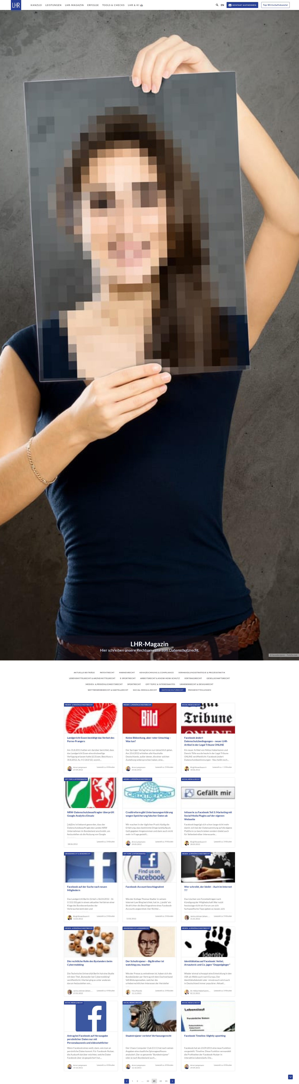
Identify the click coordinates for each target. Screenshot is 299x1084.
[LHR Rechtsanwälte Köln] (16, 6)
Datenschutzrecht (172, 690)
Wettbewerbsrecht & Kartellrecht (108, 690)
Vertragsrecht (193, 678)
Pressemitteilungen (199, 690)
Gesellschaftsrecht (218, 678)
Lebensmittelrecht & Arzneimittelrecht (92, 678)
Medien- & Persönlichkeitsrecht (104, 684)
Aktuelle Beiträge (84, 672)
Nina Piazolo (137, 991)
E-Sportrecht (128, 678)
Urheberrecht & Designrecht (196, 684)
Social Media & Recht (145, 690)
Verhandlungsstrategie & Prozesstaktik (201, 672)
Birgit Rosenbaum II (198, 767)
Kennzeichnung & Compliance (157, 672)
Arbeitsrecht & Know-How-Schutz (160, 678)
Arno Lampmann (80, 767)
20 (148, 1081)
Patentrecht (107, 672)
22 (161, 1081)
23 (166, 1081)
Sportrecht (134, 684)
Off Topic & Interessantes (160, 684)
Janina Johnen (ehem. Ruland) (200, 916)
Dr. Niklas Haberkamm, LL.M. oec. (200, 991)
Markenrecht (127, 672)
